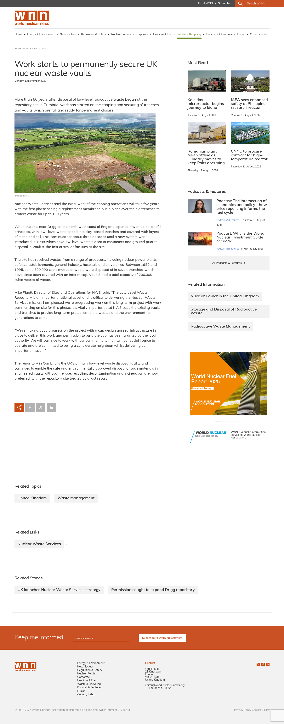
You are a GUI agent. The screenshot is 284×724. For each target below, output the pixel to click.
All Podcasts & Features (227, 263)
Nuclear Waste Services (39, 544)
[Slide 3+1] (239, 421)
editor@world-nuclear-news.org (165, 685)
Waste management (76, 498)
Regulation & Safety (93, 34)
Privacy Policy (242, 710)
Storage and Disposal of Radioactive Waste (224, 311)
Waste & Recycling (189, 34)
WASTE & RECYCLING (34, 49)
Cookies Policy (261, 710)
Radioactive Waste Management (220, 327)
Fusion (241, 34)
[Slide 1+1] (225, 421)
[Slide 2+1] (232, 421)
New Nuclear (68, 34)
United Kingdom (32, 498)
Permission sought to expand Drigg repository (153, 590)
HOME (17, 49)
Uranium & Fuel (162, 34)
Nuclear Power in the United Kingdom (225, 296)
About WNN (205, 3)
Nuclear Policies (121, 34)
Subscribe (224, 3)
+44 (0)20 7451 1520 (158, 688)
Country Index (258, 34)
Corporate (142, 34)
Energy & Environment (40, 34)
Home (18, 34)
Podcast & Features (89, 687)
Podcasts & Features (219, 34)
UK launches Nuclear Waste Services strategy (59, 590)
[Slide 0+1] (218, 421)
